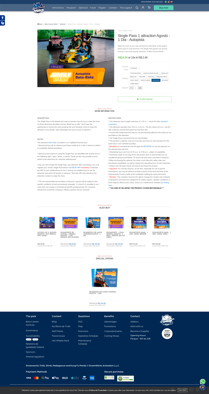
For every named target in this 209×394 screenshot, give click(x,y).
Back (40, 24)
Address (134, 322)
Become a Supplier (139, 331)
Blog (54, 322)
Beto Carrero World (51, 24)
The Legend (126, 8)
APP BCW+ (147, 146)
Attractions (58, 8)
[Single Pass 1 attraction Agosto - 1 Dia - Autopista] (75, 58)
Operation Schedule (88, 336)
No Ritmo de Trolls (61, 326)
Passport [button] (71, 8)
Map (80, 326)
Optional (62, 24)
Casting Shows (111, 336)
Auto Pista (52, 142)
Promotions (110, 326)
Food (93, 8)
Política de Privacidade (98, 390)
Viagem (102, 8)
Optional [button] (83, 8)
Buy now (163, 7)
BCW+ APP (76, 167)
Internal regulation (35, 357)
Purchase (47, 249)
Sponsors (30, 352)
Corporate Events (113, 331)
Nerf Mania (57, 331)
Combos (113, 8)
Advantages (110, 322)
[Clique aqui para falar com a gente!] (202, 381)
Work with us (136, 326)
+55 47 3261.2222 (157, 2)
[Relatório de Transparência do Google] (109, 378)
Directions (83, 331)
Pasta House (58, 336)
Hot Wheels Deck (60, 341)
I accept (182, 390)
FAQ (80, 322)
